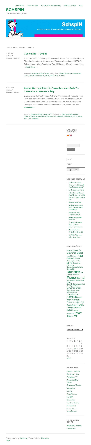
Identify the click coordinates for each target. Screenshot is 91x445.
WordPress (23, 438)
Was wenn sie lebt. (75, 202)
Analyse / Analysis (73, 371)
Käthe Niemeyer (47, 116)
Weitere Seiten (70, 5)
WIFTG (47, 76)
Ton (69, 316)
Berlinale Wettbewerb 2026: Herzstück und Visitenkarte (76, 207)
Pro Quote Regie (79, 302)
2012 (68, 256)
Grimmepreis (72, 292)
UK (72, 316)
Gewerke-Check (74, 288)
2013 (71, 256)
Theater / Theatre (73, 403)
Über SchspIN (32, 5)
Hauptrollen (73, 294)
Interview (70, 391)
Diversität (70, 269)
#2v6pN (69, 250)
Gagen (69, 282)
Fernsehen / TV (47, 114)
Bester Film (76, 261)
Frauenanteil (37, 116)
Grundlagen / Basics (74, 385)
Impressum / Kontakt (74, 426)
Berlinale (76, 259)
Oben (8, 440)
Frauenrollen (80, 280)
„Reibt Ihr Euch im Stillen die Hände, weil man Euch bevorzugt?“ (76, 185)
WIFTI (52, 76)
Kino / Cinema (72, 394)
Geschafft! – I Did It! (35, 53)
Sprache (75, 310)
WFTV (42, 76)
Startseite (19, 5)
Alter (63, 114)
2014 (75, 256)
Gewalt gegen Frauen (73, 286)
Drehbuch (73, 272)
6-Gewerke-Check (75, 251)
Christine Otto (28, 116)
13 (75, 348)
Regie (80, 304)
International (71, 388)
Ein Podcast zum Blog (76, 190)
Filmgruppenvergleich (73, 274)
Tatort (78, 313)
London (31, 76)
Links (81, 5)
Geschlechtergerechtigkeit (76, 284)
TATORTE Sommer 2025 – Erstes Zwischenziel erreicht (76, 225)
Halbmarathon (76, 73)
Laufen (26, 76)
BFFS (69, 263)
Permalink (62, 76)
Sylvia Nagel (68, 116)
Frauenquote (71, 280)
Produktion (70, 302)
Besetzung (70, 261)
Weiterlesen (32, 67)
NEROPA (70, 397)
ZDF (29, 118)
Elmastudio (45, 438)
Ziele (56, 76)
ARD (76, 114)
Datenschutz (71, 429)
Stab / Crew (71, 400)
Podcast (56, 116)
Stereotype (70, 313)
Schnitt (70, 310)
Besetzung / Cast (36, 114)
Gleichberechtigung (73, 290)
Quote (61, 116)
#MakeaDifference (65, 73)
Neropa (37, 76)
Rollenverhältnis (74, 308)
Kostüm (79, 297)
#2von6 (75, 250)
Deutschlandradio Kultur (75, 267)
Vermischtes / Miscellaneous (40, 73)
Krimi (69, 300)
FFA (81, 272)
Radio (74, 305)
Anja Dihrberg (70, 114)
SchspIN (15, 9)
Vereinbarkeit (71, 406)
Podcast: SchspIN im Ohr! (51, 5)
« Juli (69, 358)
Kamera (71, 296)
